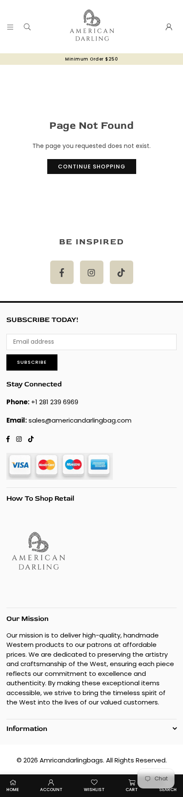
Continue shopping (92, 166)
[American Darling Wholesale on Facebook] (62, 272)
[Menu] (10, 27)
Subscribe (32, 362)
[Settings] (169, 27)
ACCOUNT (51, 789)
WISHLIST (94, 789)
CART (132, 789)
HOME (12, 789)
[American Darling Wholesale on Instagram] (91, 272)
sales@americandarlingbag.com (80, 420)
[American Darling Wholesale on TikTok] (121, 272)
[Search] (27, 27)
